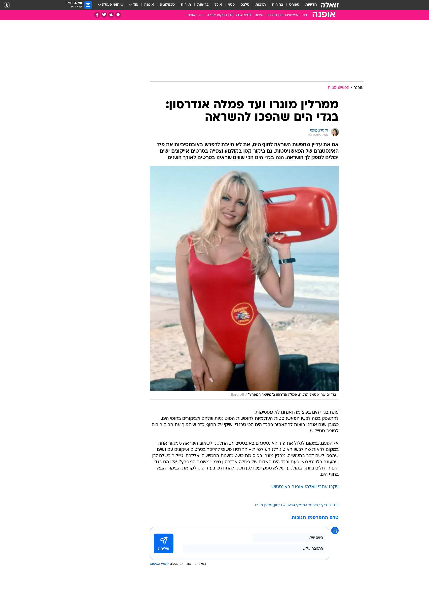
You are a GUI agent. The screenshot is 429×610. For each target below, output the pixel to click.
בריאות (203, 5)
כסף (231, 5)
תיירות (186, 5)
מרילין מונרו (264, 505)
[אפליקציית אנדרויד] (118, 15)
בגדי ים (333, 505)
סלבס (245, 5)
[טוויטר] (104, 15)
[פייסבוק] (97, 15)
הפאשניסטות (289, 15)
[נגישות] (7, 5)
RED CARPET (240, 15)
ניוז (305, 15)
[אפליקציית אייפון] (111, 15)
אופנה (149, 5)
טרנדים (271, 15)
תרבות (260, 5)
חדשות (311, 5)
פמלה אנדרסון (284, 505)
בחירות (277, 5)
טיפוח (259, 15)
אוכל (218, 5)
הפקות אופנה (217, 15)
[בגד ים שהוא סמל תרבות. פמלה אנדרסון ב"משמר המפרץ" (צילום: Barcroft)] (244, 282)
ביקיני (323, 505)
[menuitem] (308, 5)
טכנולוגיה (167, 5)
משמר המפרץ (307, 505)
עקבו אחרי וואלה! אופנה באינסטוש (305, 487)
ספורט (294, 5)
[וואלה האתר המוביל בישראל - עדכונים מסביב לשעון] (330, 4)
